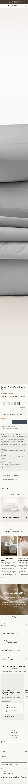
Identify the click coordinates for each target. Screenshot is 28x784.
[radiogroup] (14, 403)
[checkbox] (2, 414)
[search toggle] (23, 6)
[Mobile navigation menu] (3, 6)
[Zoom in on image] (2, 10)
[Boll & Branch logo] (14, 6)
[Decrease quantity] (2, 422)
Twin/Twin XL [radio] (5, 409)
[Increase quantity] (9, 422)
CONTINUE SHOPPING (10, 716)
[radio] (2, 403)
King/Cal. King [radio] (23, 409)
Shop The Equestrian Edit (14, 2)
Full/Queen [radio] (14, 409)
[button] (26, 382)
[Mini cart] (26, 6)
